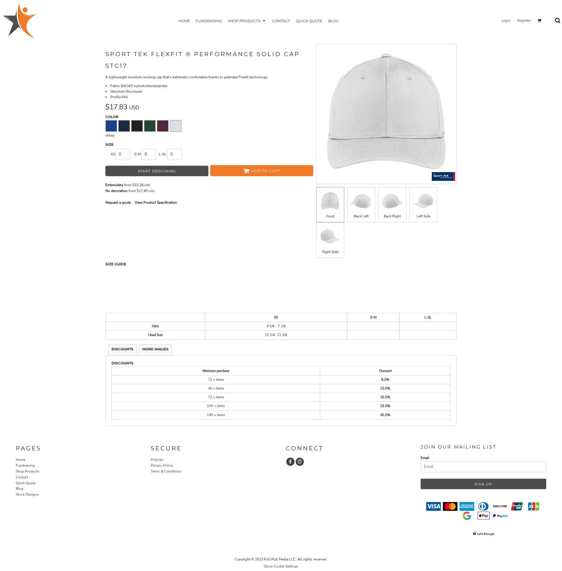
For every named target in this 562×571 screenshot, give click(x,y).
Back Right (392, 216)
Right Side (330, 252)
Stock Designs (27, 494)
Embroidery (114, 185)
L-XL (163, 154)
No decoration (116, 190)
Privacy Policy (162, 465)
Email (425, 458)
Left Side (423, 216)
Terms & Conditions (166, 471)
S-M (137, 154)
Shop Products (27, 471)
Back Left (361, 216)
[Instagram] (300, 462)
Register (524, 20)
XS (113, 154)
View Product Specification (156, 202)
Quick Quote (25, 483)
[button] (247, 20)
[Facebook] (290, 462)
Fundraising (25, 465)
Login (505, 20)
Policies (157, 459)
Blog (19, 488)
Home (20, 459)
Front (330, 216)
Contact (22, 477)
